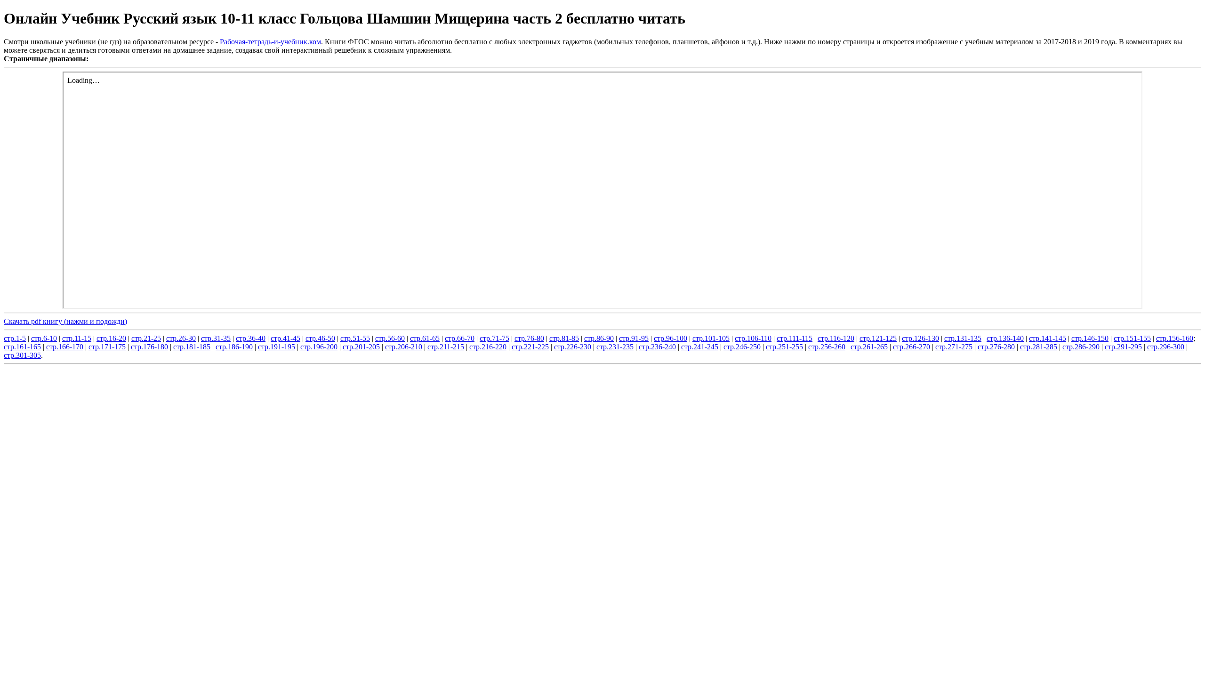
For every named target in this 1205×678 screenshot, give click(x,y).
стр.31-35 (216, 338)
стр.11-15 (76, 338)
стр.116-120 (836, 338)
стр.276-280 (996, 347)
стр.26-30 (181, 338)
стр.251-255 (784, 347)
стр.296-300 (1165, 347)
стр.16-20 (111, 338)
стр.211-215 (445, 347)
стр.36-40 (250, 338)
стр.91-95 (634, 338)
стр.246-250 (742, 347)
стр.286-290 (1081, 347)
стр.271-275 (953, 347)
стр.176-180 (149, 347)
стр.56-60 (390, 338)
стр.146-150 (1090, 338)
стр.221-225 (530, 347)
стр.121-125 (878, 338)
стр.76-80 (529, 338)
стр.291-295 (1123, 347)
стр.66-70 (459, 338)
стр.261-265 (869, 347)
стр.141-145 (1047, 338)
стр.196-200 (318, 347)
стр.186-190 (234, 347)
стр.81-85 (564, 338)
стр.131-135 (962, 338)
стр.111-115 (794, 338)
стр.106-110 (753, 338)
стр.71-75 (494, 338)
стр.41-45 (285, 338)
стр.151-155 (1132, 338)
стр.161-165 (22, 347)
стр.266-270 (911, 347)
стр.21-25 (146, 338)
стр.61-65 (425, 338)
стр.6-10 (44, 338)
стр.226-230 (572, 347)
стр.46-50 (320, 338)
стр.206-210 (403, 347)
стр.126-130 (920, 338)
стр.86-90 (599, 338)
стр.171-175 (107, 347)
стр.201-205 (361, 347)
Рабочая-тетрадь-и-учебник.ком (270, 42)
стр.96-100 (670, 338)
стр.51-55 (355, 338)
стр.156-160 (1174, 338)
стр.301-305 (22, 355)
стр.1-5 (15, 338)
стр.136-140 (1005, 338)
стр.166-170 (64, 347)
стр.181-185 (191, 347)
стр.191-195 (276, 347)
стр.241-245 (699, 347)
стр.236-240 (657, 347)
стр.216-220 (487, 347)
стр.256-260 (826, 347)
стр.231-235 (615, 347)
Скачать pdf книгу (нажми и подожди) (65, 321)
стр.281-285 (1038, 347)
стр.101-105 (711, 338)
